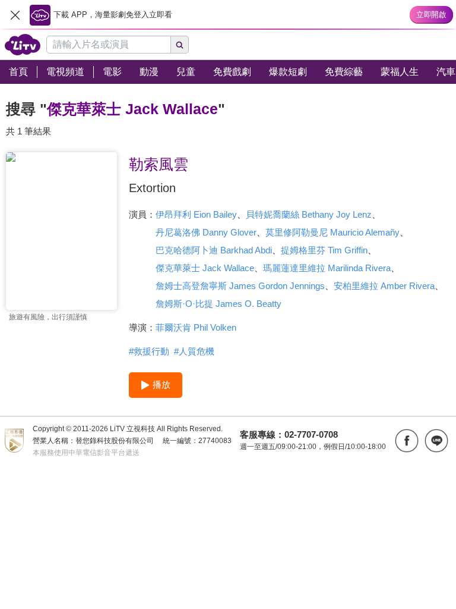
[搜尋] (180, 45)
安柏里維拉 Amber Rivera (384, 286)
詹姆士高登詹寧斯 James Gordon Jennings (240, 286)
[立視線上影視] (22, 44)
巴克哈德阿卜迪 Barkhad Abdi (214, 250)
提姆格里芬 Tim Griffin (324, 250)
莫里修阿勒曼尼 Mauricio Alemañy (332, 232)
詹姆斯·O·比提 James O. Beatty (218, 304)
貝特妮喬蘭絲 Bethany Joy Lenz (309, 214)
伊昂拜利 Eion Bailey (196, 214)
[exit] (15, 15)
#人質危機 (194, 351)
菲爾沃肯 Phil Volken (196, 327)
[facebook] (407, 441)
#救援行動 (149, 351)
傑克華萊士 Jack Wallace (205, 268)
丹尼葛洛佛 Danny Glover (206, 232)
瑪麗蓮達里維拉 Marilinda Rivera (327, 268)
